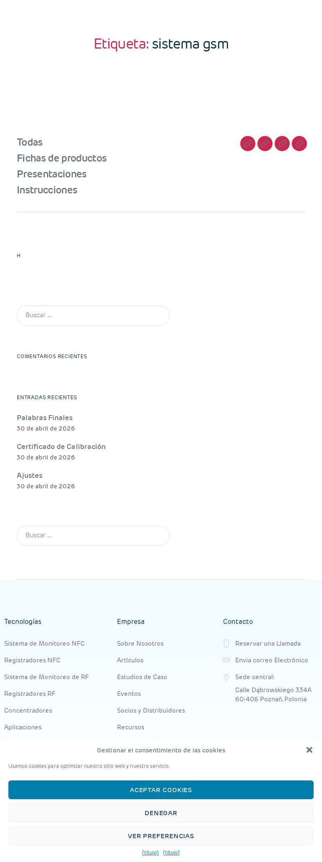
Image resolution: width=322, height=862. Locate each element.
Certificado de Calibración (61, 446)
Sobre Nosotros (140, 643)
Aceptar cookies (161, 790)
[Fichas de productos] (265, 143)
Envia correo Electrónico (271, 660)
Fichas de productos (61, 157)
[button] (309, 750)
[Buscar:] (91, 310)
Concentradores (28, 710)
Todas (30, 142)
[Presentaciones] (282, 143)
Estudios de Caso (142, 677)
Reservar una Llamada (268, 643)
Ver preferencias (161, 836)
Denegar (161, 813)
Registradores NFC (32, 660)
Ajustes (29, 475)
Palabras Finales (45, 417)
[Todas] (247, 143)
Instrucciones (47, 189)
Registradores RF (29, 694)
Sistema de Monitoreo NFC (44, 643)
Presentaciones (52, 173)
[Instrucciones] (299, 143)
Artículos (130, 660)
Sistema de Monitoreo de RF (46, 677)
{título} (150, 852)
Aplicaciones (23, 727)
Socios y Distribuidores (151, 710)
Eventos (129, 694)
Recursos (130, 727)
